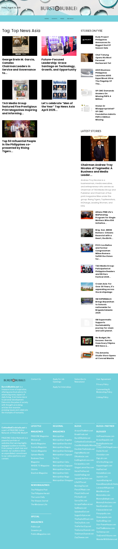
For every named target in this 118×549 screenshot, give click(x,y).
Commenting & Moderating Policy (104, 390)
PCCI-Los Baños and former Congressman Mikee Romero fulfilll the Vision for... (104, 252)
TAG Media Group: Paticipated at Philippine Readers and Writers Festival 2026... (105, 271)
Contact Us (36, 379)
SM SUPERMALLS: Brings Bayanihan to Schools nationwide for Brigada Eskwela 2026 (104, 306)
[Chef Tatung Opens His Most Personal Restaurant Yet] (87, 58)
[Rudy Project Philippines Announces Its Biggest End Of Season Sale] (87, 40)
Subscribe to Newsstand (80, 380)
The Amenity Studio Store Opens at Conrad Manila (105, 355)
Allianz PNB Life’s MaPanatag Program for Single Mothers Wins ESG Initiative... (105, 217)
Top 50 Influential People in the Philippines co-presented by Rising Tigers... (19, 146)
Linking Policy (102, 397)
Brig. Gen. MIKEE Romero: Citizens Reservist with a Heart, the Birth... (104, 234)
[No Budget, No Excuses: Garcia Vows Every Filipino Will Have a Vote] (87, 341)
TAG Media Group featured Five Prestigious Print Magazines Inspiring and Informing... (19, 108)
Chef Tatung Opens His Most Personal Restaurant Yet (103, 59)
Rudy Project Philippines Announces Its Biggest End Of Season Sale (103, 42)
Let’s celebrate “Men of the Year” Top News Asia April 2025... (58, 106)
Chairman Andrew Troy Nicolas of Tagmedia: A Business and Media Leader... (97, 170)
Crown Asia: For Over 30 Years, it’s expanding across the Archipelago (104, 287)
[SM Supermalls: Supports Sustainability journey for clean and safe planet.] (87, 322)
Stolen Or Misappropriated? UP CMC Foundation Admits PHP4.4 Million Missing (105, 113)
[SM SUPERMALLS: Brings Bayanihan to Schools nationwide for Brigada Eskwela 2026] (87, 301)
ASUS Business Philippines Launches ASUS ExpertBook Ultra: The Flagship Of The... (104, 77)
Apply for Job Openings (58, 380)
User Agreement (103, 379)
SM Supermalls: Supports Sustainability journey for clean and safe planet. (104, 325)
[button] (112, 8)
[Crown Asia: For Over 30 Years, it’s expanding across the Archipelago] (87, 286)
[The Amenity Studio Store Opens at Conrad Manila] (87, 354)
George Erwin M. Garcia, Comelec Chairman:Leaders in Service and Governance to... (19, 66)
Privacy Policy (102, 384)
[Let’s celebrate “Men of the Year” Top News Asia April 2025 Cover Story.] (59, 90)
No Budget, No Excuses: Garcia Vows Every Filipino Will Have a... (105, 341)
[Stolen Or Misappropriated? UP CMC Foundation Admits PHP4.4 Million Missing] (87, 108)
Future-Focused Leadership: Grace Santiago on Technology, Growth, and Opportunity (58, 64)
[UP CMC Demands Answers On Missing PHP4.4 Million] (87, 92)
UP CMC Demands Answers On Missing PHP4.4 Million (104, 94)
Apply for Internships (62, 387)
